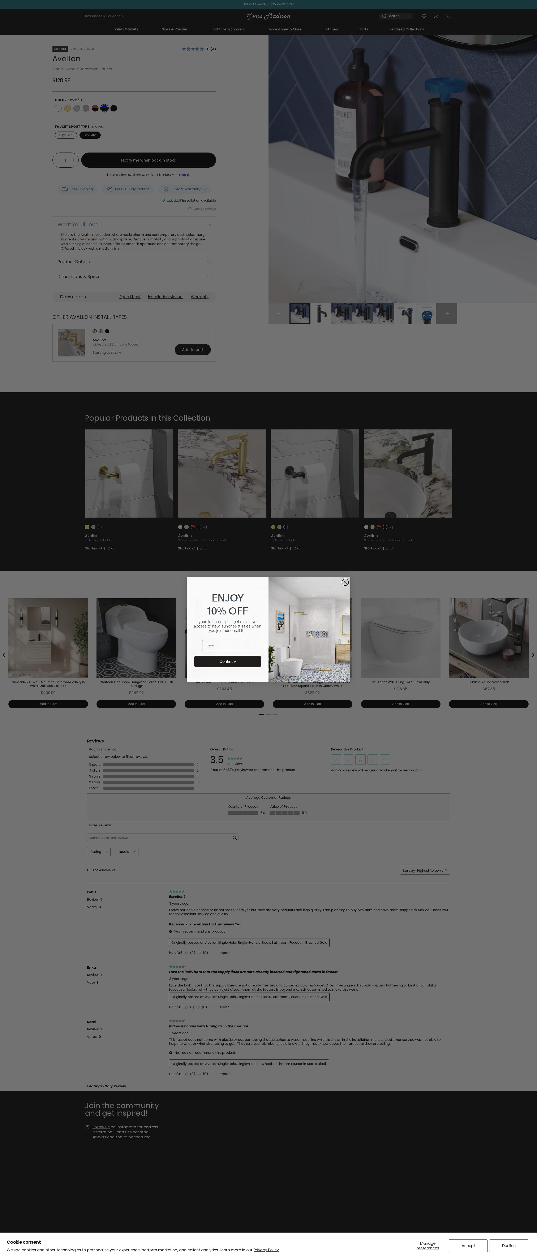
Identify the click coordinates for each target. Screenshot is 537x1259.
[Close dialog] (345, 582)
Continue (227, 661)
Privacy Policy (266, 1249)
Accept (468, 1245)
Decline (509, 1245)
